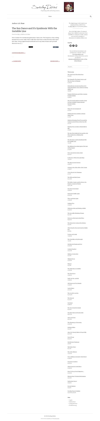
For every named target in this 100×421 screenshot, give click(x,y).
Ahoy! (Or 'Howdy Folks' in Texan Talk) (77, 332)
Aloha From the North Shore (74, 366)
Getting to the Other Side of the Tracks (77, 167)
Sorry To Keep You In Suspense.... (76, 371)
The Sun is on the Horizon (74, 162)
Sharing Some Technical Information (77, 376)
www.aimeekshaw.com (77, 54)
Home (50, 16)
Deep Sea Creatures (72, 361)
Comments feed (73, 403)
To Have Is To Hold (72, 234)
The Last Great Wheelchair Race (76, 74)
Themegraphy (56, 418)
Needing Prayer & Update (74, 391)
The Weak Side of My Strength (75, 239)
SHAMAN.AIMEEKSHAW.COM (76, 59)
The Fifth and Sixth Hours (74, 177)
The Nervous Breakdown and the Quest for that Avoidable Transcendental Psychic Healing (77, 102)
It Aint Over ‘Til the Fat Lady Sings (76, 157)
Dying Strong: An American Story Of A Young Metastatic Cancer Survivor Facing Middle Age (78, 87)
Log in (70, 400)
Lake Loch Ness (71, 317)
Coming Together (72, 249)
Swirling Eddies (71, 327)
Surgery (69, 263)
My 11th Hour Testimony (73, 342)
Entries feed (72, 401)
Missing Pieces (71, 258)
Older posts (16, 61)
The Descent (71, 298)
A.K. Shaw (27, 34)
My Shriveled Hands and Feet (75, 244)
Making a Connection (73, 254)
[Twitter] (70, 45)
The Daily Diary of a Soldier (74, 268)
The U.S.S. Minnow (72, 351)
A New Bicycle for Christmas (74, 172)
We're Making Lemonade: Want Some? (77, 356)
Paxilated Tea (71, 203)
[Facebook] (73, 45)
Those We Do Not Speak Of (74, 108)
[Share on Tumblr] (56, 47)
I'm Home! (70, 303)
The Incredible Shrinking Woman (76, 213)
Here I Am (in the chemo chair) (75, 152)
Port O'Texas (71, 337)
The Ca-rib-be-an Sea (73, 293)
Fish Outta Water (72, 347)
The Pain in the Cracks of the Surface (77, 223)
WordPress (49, 418)
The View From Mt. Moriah (74, 307)
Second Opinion (72, 386)
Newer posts (55, 61)
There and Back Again (73, 198)
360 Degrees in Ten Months (74, 283)
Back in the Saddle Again (74, 193)
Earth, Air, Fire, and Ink (73, 278)
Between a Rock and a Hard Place (76, 218)
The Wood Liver (71, 273)
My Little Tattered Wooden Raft (75, 312)
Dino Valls (72, 26)
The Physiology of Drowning (74, 322)
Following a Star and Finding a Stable (77, 208)
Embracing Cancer (72, 381)
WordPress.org (73, 405)
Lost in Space (71, 288)
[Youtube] (76, 45)
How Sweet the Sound (73, 188)
